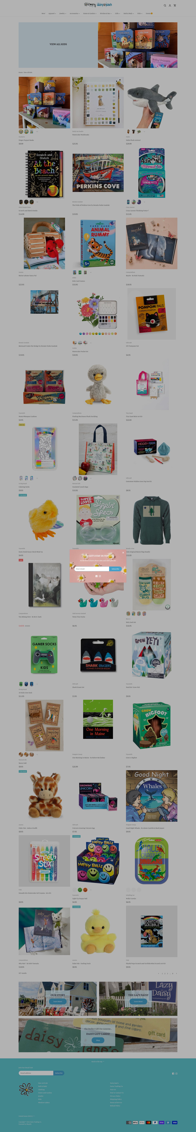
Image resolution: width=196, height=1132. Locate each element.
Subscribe (115, 569)
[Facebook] (97, 576)
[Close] (123, 552)
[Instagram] (100, 576)
